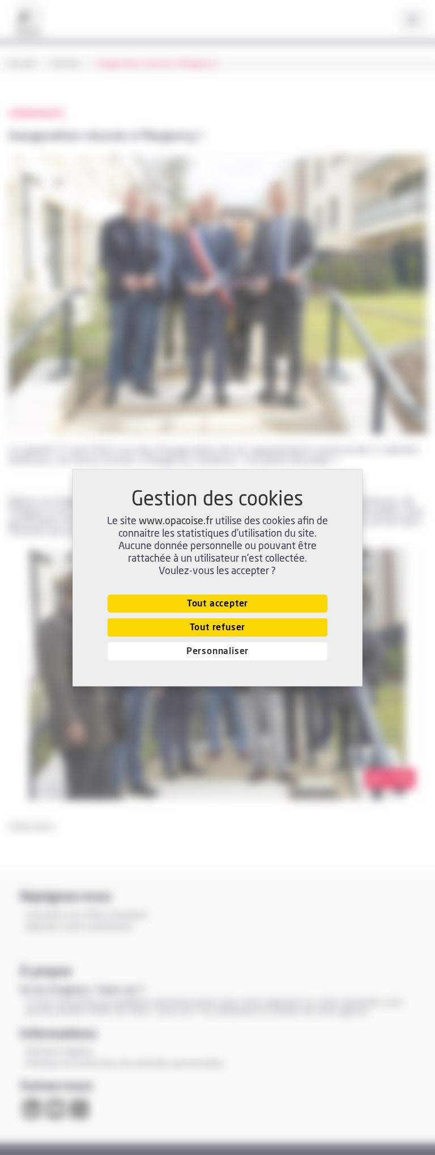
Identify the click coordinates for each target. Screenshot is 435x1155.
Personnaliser (217, 651)
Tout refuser (218, 627)
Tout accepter (217, 603)
